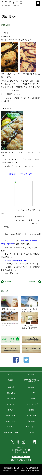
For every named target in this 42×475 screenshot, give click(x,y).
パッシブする (10, 398)
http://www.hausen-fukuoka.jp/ (16, 260)
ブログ (10, 410)
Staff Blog (10, 427)
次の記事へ (33, 282)
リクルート (10, 404)
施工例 (10, 380)
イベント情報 (10, 421)
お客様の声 (10, 387)
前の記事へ (9, 282)
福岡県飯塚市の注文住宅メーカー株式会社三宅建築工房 (21, 468)
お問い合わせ (10, 393)
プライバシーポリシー (10, 432)
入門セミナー (10, 415)
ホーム (10, 374)
